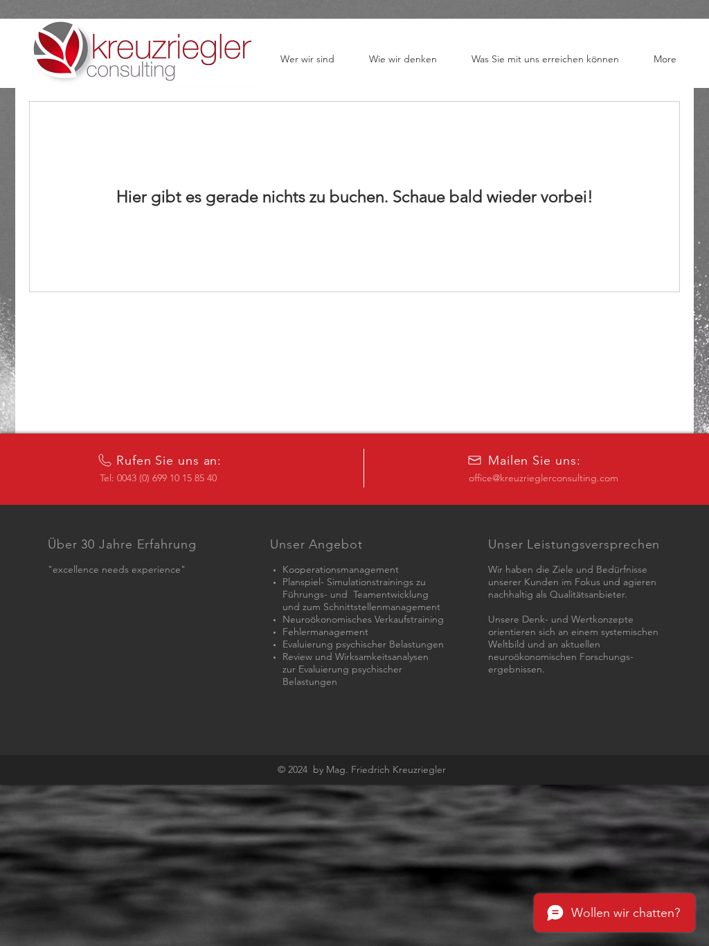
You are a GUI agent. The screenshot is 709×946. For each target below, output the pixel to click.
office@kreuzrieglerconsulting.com (543, 478)
